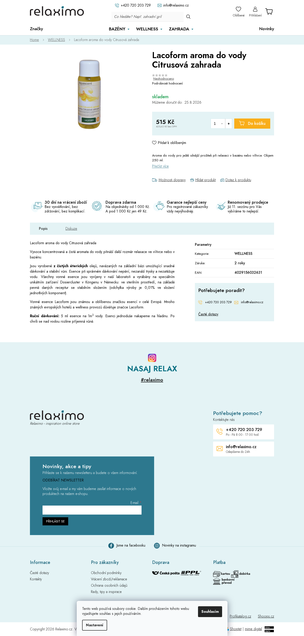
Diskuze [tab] (71, 228)
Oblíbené (239, 15)
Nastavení (94, 625)
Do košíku (257, 123)
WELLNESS (243, 253)
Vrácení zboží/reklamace (109, 579)
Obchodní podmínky (106, 572)
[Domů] (36, 39)
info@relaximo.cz (252, 302)
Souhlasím (210, 611)
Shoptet (235, 628)
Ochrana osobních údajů (109, 585)
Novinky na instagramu (179, 545)
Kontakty (36, 579)
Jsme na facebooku (130, 545)
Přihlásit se (55, 521)
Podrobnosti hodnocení (167, 83)
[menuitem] (36, 29)
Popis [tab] (43, 228)
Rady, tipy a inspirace (106, 591)
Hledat (188, 16)
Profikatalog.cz (240, 616)
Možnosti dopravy (172, 180)
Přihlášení (255, 15)
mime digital (253, 628)
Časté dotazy (208, 314)
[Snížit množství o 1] (222, 124)
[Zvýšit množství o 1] (228, 124)
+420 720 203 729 (218, 302)
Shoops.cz (266, 616)
